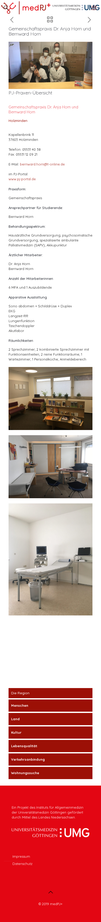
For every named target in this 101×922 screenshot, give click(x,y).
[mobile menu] (94, 7)
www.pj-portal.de (22, 179)
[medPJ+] (50, 7)
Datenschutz (22, 864)
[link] (50, 398)
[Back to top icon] (50, 892)
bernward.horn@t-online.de (42, 164)
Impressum (21, 856)
